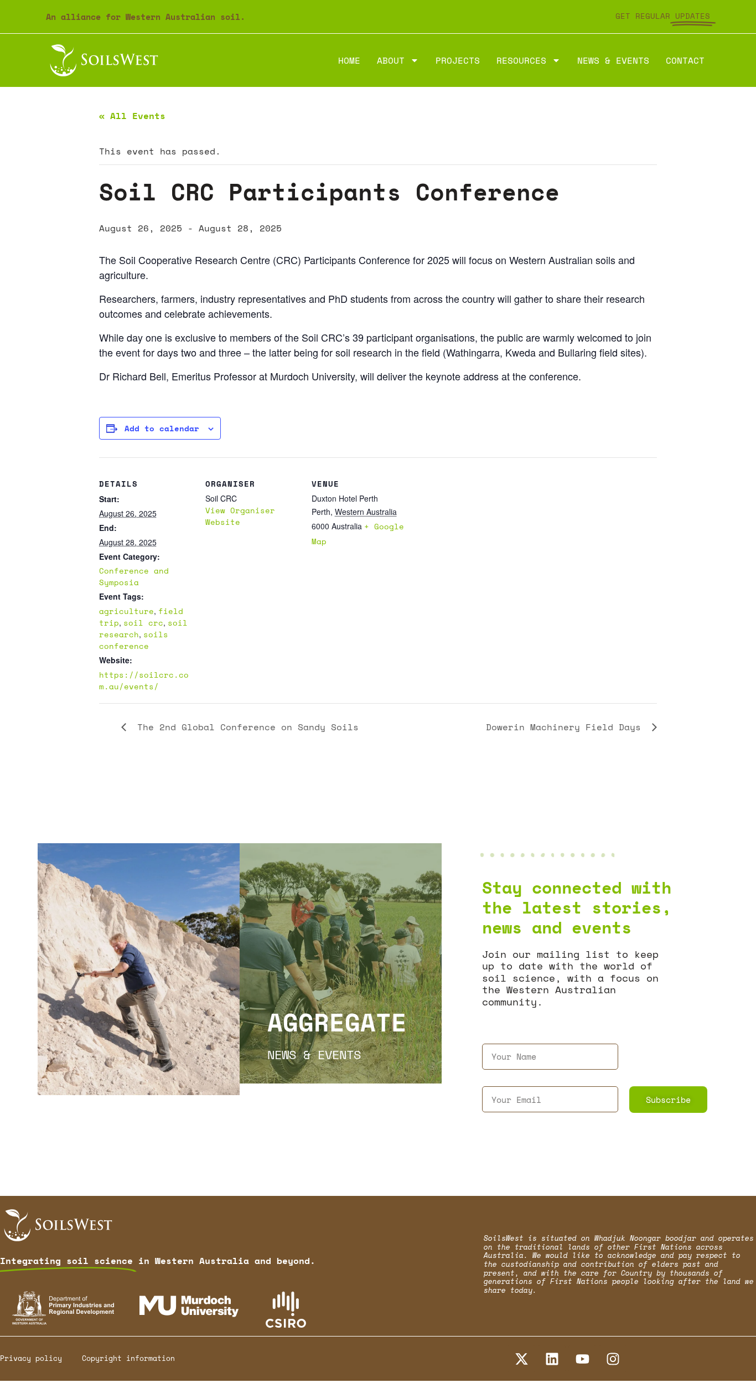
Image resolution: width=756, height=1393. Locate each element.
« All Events (132, 115)
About (391, 60)
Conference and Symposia (134, 576)
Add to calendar (162, 428)
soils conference (133, 640)
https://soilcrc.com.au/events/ (144, 680)
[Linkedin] (552, 1359)
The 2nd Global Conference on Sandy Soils (245, 727)
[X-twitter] (521, 1359)
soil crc (143, 622)
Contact (685, 60)
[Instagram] (612, 1359)
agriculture (126, 611)
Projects (458, 60)
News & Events (613, 60)
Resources (521, 60)
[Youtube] (582, 1359)
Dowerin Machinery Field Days (566, 727)
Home (349, 60)
